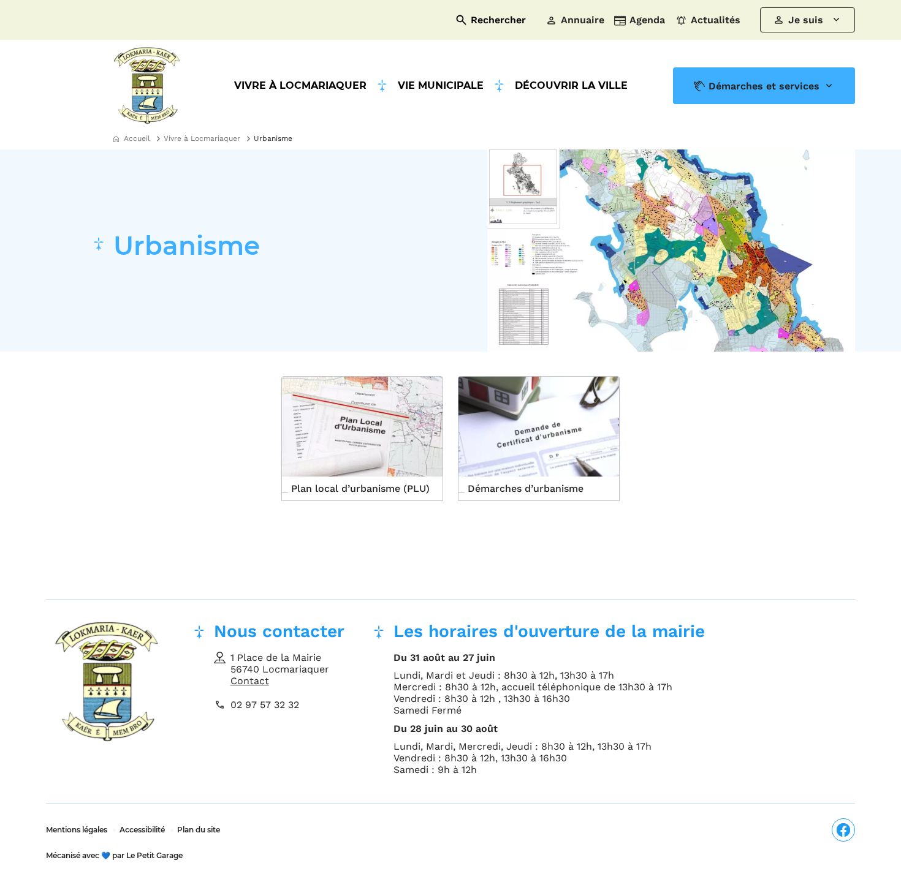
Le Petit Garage (114, 855)
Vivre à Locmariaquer (300, 85)
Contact (249, 681)
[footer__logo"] (107, 701)
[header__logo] (147, 86)
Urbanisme (273, 138)
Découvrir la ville (571, 85)
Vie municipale (441, 85)
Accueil (137, 138)
